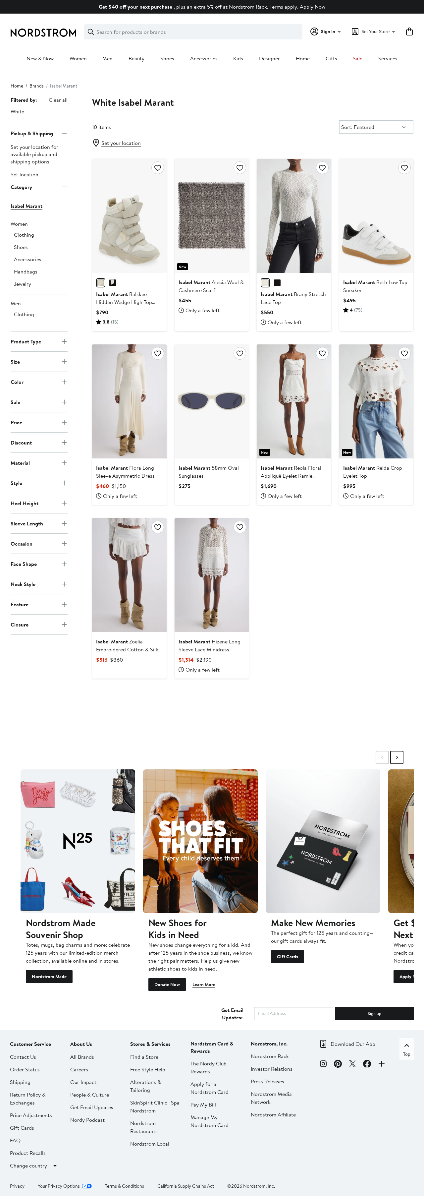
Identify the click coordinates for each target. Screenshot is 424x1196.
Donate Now (167, 984)
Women (78, 58)
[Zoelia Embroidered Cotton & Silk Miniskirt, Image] (129, 575)
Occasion (21, 543)
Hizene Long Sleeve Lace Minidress (209, 645)
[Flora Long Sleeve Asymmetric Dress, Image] (129, 401)
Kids (238, 58)
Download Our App (353, 1043)
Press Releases (267, 1081)
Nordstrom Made (49, 976)
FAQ (15, 1140)
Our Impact (83, 1082)
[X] (352, 1065)
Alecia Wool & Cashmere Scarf (211, 286)
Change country (28, 1165)
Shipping (20, 1082)
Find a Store (144, 1056)
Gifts (331, 58)
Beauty (136, 58)
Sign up (374, 1013)
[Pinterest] (338, 1065)
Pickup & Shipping (32, 133)
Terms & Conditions (124, 1186)
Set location (24, 174)
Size (15, 361)
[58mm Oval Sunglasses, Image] (212, 401)
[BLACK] (112, 282)
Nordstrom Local (149, 1143)
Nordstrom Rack (270, 1056)
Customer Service (30, 1043)
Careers (79, 1069)
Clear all (58, 99)
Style (16, 482)
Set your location (121, 143)
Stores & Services (150, 1043)
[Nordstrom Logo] (43, 33)
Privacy (17, 1186)
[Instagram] (323, 1065)
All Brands (82, 1056)
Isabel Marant (26, 205)
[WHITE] (100, 282)
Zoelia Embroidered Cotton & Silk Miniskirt (127, 649)
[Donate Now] (200, 841)
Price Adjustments (31, 1115)
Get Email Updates (91, 1107)
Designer (269, 58)
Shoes (167, 58)
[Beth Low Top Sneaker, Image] (376, 216)
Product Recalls (28, 1153)
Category (21, 186)
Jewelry (22, 283)
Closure (19, 624)
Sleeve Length (27, 523)
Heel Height (24, 503)
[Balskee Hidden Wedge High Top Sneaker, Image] (129, 216)
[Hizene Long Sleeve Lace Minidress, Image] (212, 575)
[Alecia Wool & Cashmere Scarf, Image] (212, 216)
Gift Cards (287, 956)
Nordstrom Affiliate (273, 1114)
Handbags (25, 271)
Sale (357, 58)
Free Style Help (147, 1069)
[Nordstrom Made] (78, 841)
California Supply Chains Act (185, 1186)
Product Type (26, 341)
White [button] (17, 111)
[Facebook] (367, 1065)
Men (107, 58)
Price (16, 422)
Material (20, 462)
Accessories (204, 58)
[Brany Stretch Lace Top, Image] (294, 216)
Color (17, 381)
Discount (21, 442)
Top (406, 1054)
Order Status (25, 1069)
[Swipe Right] (396, 757)
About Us (81, 1043)
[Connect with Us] (382, 1065)
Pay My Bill (203, 1104)
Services (388, 58)
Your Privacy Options (59, 1186)
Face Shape (24, 563)
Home (303, 58)
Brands (36, 86)
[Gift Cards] (323, 841)
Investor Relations (271, 1068)
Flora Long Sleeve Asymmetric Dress (125, 471)
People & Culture (89, 1094)
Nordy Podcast (87, 1119)
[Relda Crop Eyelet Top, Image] (376, 401)
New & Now (40, 58)
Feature (19, 604)
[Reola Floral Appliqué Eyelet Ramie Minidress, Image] (294, 401)
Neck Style (23, 583)
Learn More (203, 984)
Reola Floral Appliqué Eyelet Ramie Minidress (291, 475)
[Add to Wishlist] (157, 167)
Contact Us (23, 1056)
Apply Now (312, 6)
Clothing (24, 234)
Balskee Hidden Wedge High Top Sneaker (124, 302)
